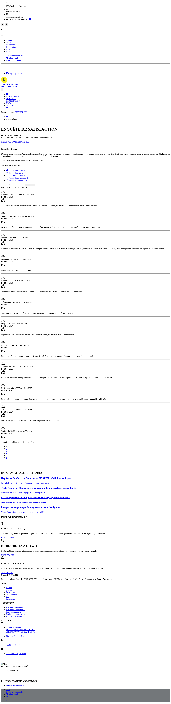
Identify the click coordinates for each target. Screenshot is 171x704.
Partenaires (10, 51)
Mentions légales (12, 58)
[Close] (2, 35)
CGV (8, 690)
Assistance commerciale (15, 610)
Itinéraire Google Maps (15, 636)
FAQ (8, 696)
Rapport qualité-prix (17, 180)
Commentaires (11, 47)
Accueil (9, 40)
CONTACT (11, 105)
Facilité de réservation (18, 178)
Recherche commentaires (16, 614)
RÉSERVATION (13, 96)
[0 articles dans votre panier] (7, 108)
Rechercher (30, 185)
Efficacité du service (17, 175)
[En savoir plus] (30, 19)
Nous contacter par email (16, 654)
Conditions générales (14, 56)
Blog (8, 49)
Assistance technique (14, 607)
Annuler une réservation (15, 616)
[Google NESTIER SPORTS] (7, 701)
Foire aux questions (13, 60)
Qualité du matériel (17, 173)
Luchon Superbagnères (15, 685)
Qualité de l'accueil (17, 170)
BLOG (9, 103)
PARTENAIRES (13, 101)
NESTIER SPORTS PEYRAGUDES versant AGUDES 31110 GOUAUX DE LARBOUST (20, 629)
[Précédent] (2, 24)
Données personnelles (14, 692)
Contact (9, 42)
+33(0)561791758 (13, 645)
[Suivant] (6, 24)
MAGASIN (11, 99)
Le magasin (10, 45)
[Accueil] (7, 94)
